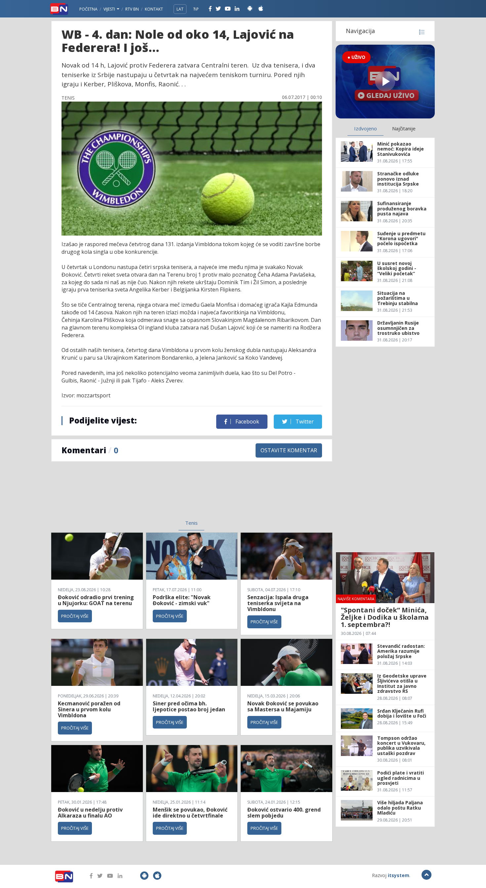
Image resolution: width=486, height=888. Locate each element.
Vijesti (109, 9)
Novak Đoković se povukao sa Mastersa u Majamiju (282, 706)
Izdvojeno (365, 128)
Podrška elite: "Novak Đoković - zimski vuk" (182, 600)
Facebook (246, 421)
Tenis (191, 522)
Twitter (304, 421)
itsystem (398, 875)
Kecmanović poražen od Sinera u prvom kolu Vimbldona (89, 709)
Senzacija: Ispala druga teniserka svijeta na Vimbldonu (277, 603)
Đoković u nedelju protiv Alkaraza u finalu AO (90, 812)
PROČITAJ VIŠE (75, 616)
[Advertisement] (137, 494)
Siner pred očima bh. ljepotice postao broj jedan (189, 706)
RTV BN (132, 9)
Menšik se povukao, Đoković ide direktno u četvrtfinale (190, 812)
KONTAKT (154, 9)
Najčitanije (404, 128)
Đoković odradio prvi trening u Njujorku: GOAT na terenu (96, 600)
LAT (180, 9)
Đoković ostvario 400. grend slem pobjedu (284, 812)
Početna (88, 9)
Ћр (196, 9)
